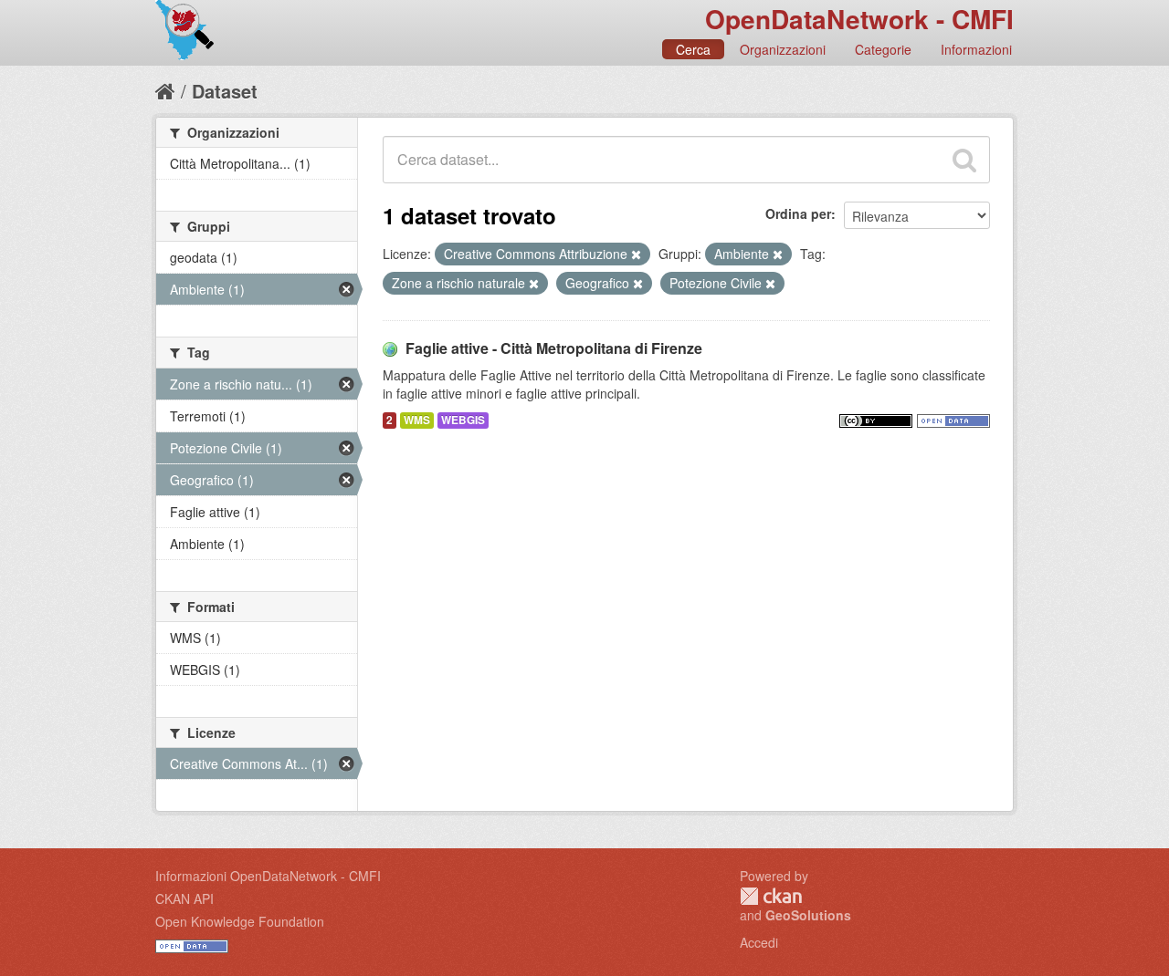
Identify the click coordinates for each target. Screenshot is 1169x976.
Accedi (759, 942)
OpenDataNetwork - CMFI (859, 18)
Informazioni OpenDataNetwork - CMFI (268, 876)
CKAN (771, 896)
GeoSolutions (808, 915)
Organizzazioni (783, 49)
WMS (417, 420)
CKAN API (184, 898)
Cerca (693, 49)
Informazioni (976, 49)
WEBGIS (463, 420)
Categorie (883, 49)
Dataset (225, 91)
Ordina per (798, 213)
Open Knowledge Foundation (239, 921)
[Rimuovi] (636, 254)
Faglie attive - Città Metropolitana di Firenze (553, 347)
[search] (964, 159)
